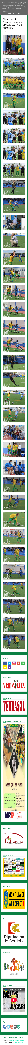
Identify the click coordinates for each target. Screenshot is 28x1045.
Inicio (5, 1037)
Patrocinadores (13, 1037)
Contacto (21, 1037)
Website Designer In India (17, 1040)
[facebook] (5, 663)
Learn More (11, 14)
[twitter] (9, 663)
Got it (18, 14)
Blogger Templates (18, 1042)
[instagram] (14, 663)
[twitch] (9, 667)
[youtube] (18, 663)
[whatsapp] (23, 663)
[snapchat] (5, 667)
